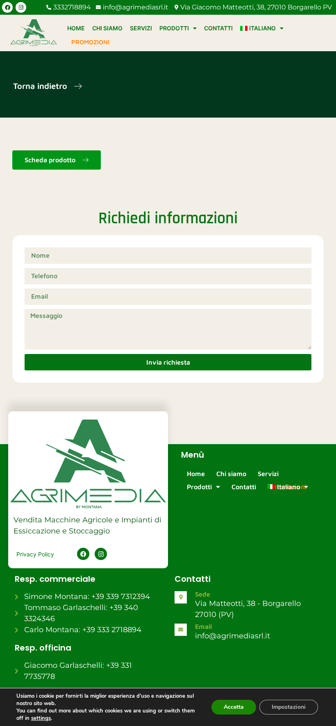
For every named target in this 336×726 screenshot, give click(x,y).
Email (203, 626)
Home (76, 28)
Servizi (141, 28)
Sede (202, 594)
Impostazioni (289, 707)
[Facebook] (7, 7)
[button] (47, 86)
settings (41, 718)
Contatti (218, 28)
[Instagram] (21, 7)
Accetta (234, 707)
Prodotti (174, 28)
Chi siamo (107, 28)
